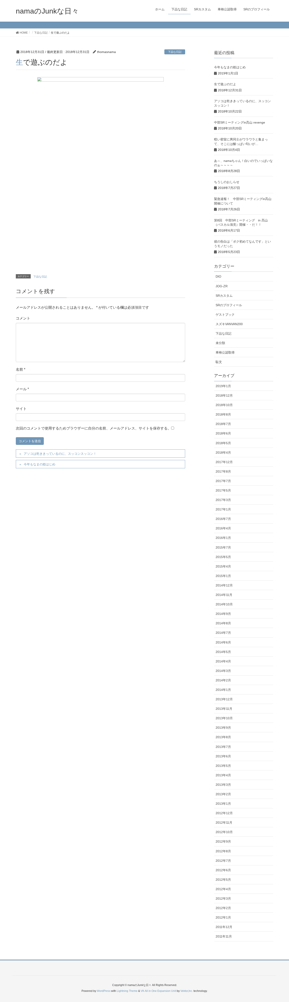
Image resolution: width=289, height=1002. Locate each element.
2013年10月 (224, 718)
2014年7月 (223, 632)
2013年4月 (223, 775)
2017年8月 (223, 471)
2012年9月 (223, 841)
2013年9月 (223, 727)
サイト (21, 409)
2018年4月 (223, 452)
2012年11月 (224, 822)
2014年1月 (223, 690)
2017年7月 (223, 481)
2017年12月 (224, 462)
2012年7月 (223, 860)
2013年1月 (223, 803)
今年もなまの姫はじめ (39, 464)
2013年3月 (223, 784)
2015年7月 (223, 547)
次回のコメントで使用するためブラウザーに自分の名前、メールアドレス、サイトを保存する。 (93, 428)
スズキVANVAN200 (229, 324)
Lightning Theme (127, 991)
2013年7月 (223, 747)
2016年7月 (223, 519)
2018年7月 (223, 424)
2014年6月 (223, 642)
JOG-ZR (222, 286)
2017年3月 (223, 500)
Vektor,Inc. (186, 991)
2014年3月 (223, 671)
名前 (20, 369)
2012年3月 (223, 898)
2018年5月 (223, 443)
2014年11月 (224, 595)
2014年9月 (223, 614)
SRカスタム (224, 295)
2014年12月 (224, 585)
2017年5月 (223, 490)
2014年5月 (223, 652)
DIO (218, 276)
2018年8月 (223, 414)
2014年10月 (224, 604)
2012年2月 (223, 908)
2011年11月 (224, 936)
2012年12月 (224, 813)
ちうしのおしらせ (226, 182)
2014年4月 (223, 661)
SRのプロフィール (229, 305)
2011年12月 (224, 927)
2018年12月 (224, 395)
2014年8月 (223, 623)
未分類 (220, 343)
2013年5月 (223, 766)
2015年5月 (223, 557)
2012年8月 (223, 851)
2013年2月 (223, 794)
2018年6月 (223, 433)
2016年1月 (223, 538)
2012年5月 (223, 879)
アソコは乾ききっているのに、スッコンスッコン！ (60, 453)
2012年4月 (223, 889)
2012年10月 (224, 832)
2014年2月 (223, 680)
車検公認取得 (225, 352)
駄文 (219, 362)
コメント (23, 318)
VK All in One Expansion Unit (158, 991)
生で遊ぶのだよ (225, 84)
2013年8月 (223, 737)
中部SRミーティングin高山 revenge (239, 122)
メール (22, 389)
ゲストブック (225, 314)
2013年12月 (224, 699)
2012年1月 (223, 917)
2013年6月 (223, 756)
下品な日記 (175, 51)
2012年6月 (223, 870)
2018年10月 (224, 405)
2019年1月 (223, 386)
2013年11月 (224, 708)
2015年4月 (223, 566)
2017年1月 (223, 509)
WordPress (103, 991)
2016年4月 (223, 528)
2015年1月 (223, 576)
